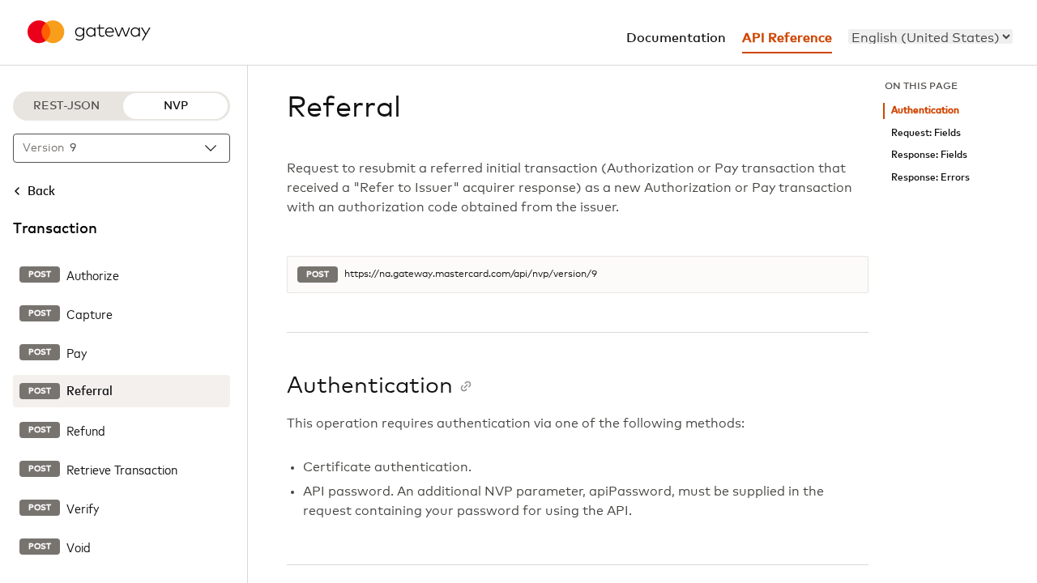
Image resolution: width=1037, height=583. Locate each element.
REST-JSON (66, 106)
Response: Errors (930, 177)
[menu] (930, 36)
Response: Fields (929, 155)
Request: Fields (926, 133)
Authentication (925, 110)
